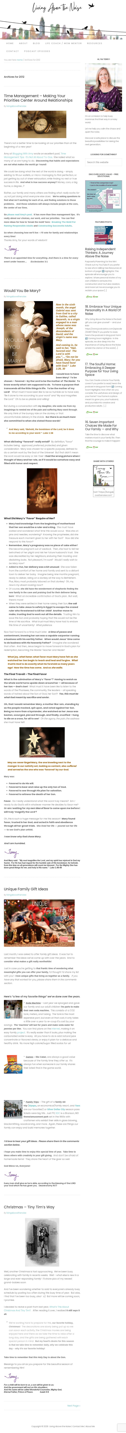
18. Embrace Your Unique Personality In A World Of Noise (103, 310)
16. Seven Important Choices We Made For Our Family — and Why (101, 425)
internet (56, 1028)
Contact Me (78, 1426)
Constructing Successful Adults (55, 226)
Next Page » (73, 1405)
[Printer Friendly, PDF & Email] (92, 297)
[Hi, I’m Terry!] (103, 87)
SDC (58, 1113)
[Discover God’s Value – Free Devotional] (103, 212)
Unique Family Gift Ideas (26, 889)
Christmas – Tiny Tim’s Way (29, 1207)
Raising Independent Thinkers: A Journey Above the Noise (100, 252)
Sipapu (32, 1105)
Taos (77, 1105)
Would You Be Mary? (22, 290)
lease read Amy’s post (20, 214)
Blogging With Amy (23, 153)
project (21, 1032)
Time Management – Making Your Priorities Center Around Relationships (38, 98)
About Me (90, 1426)
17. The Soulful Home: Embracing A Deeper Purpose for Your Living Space (101, 369)
